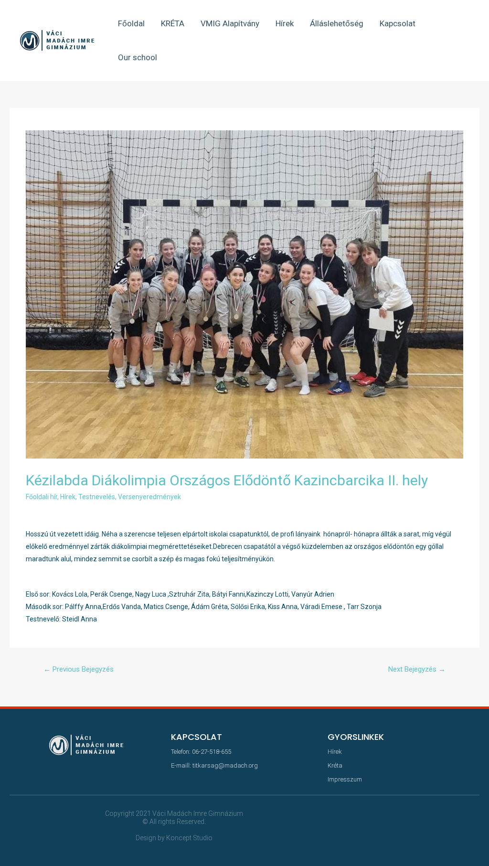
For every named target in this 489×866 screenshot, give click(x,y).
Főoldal (131, 23)
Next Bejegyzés (417, 669)
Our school (137, 57)
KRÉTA (172, 23)
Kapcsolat (397, 23)
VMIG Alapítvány (230, 23)
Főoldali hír (41, 497)
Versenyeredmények (149, 497)
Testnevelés (96, 497)
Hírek (285, 23)
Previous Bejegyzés (78, 669)
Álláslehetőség (336, 23)
